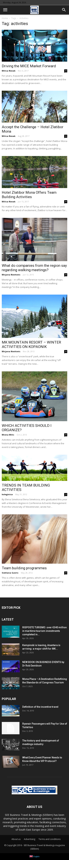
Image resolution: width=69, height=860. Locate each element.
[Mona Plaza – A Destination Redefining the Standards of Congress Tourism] (10, 683)
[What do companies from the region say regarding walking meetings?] (34, 239)
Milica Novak (8, 70)
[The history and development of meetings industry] (10, 744)
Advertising (29, 839)
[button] (64, 10)
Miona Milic (8, 434)
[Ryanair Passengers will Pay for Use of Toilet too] (10, 728)
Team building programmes (24, 568)
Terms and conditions (50, 839)
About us (16, 839)
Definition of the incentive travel (40, 706)
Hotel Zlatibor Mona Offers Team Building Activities (29, 194)
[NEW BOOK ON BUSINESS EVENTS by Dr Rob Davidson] (10, 666)
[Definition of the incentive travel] (10, 710)
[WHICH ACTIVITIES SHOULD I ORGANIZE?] (34, 396)
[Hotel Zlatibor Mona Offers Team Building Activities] (34, 172)
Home (5, 18)
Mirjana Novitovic (11, 274)
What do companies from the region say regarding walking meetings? (34, 267)
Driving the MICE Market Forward (29, 66)
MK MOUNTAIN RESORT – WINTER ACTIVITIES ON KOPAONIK (31, 344)
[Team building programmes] (34, 538)
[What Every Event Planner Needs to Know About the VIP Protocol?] (10, 762)
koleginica (7, 494)
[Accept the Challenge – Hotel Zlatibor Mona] (34, 107)
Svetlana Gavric (10, 572)
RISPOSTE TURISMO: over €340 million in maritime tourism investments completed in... (44, 631)
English (36, 856)
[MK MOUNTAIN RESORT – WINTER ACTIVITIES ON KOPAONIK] (34, 316)
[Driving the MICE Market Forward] (34, 46)
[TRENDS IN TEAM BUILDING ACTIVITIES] (34, 468)
